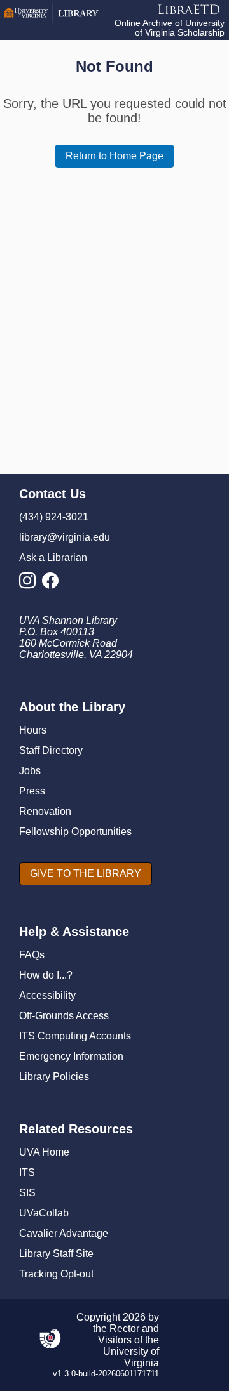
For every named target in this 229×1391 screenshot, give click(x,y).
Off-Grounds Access (64, 1015)
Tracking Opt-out (56, 1274)
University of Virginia (131, 1357)
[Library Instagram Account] (30, 584)
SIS (27, 1192)
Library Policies (54, 1076)
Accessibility (47, 995)
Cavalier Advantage (63, 1233)
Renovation (45, 811)
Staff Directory (51, 750)
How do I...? (46, 975)
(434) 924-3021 (53, 516)
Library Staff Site (56, 1253)
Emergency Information (71, 1056)
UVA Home (44, 1152)
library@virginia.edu (64, 537)
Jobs (30, 770)
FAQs (32, 954)
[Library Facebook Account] (53, 584)
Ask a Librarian (53, 557)
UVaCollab (44, 1213)
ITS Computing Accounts (75, 1036)
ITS (27, 1172)
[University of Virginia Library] (51, 20)
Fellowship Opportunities (75, 831)
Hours (32, 730)
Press (32, 791)
